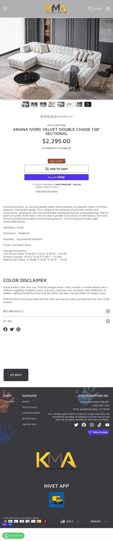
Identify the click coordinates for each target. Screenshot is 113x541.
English (95, 521)
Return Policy (29, 418)
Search (26, 401)
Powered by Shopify (30, 518)
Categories (9, 401)
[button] (5, 8)
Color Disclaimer (31, 413)
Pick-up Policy (29, 407)
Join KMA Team (29, 424)
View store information (47, 191)
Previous (3, 59)
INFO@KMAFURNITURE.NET (95, 402)
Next (110, 59)
